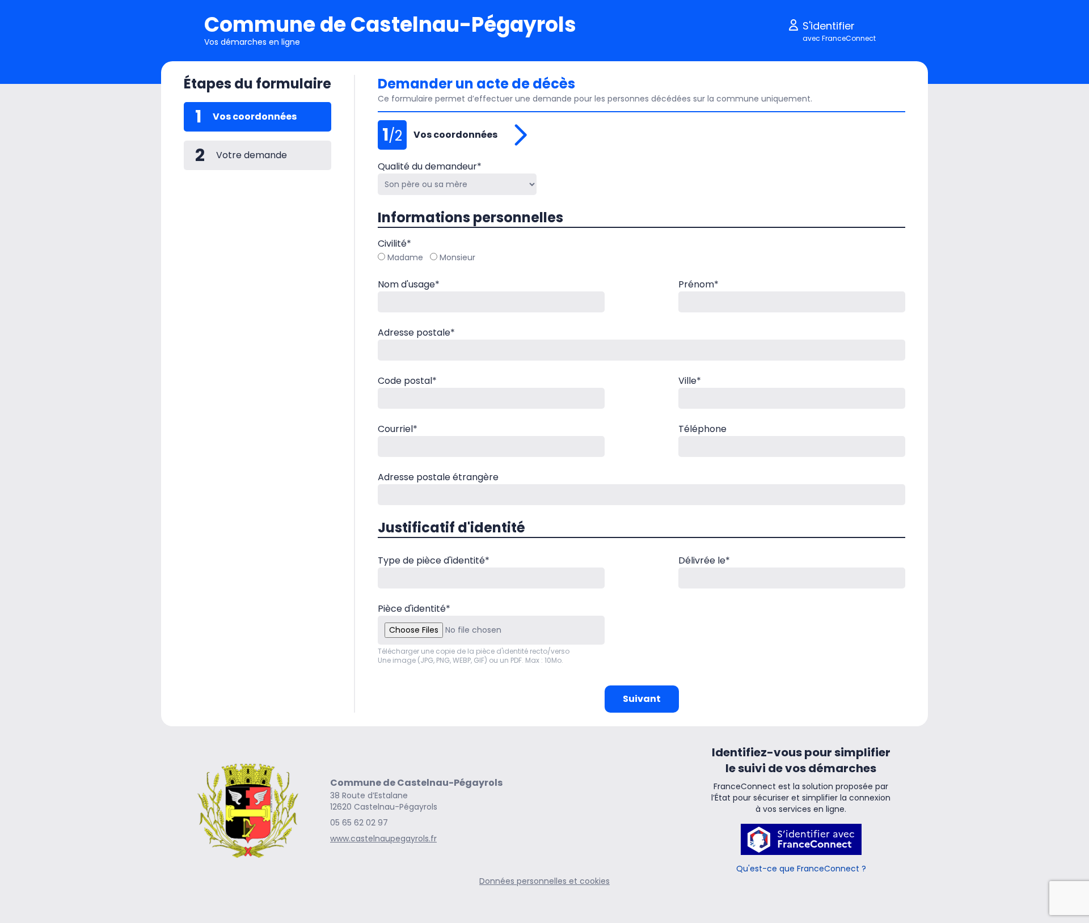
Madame (405, 257)
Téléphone (702, 428)
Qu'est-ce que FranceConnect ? (801, 868)
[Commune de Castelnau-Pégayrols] (247, 810)
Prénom (698, 284)
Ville (689, 380)
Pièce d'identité (414, 608)
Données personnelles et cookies (544, 881)
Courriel (397, 428)
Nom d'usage (409, 284)
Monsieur (457, 257)
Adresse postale (416, 332)
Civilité (394, 243)
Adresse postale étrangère (438, 477)
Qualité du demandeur (430, 166)
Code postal (407, 380)
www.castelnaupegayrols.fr (383, 838)
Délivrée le (704, 560)
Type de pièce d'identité (433, 560)
